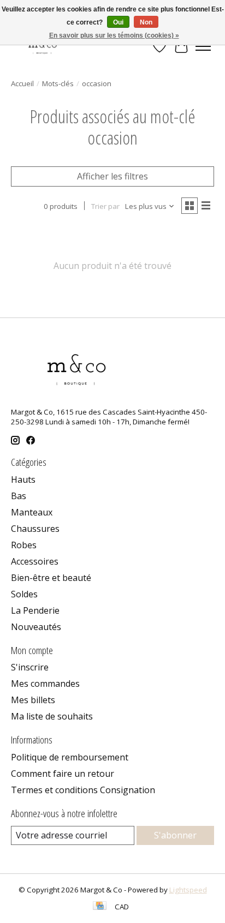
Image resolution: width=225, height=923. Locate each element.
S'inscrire (30, 667)
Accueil (22, 83)
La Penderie (35, 610)
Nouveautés (36, 627)
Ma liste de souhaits (52, 716)
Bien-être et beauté (51, 578)
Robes (24, 545)
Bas (18, 496)
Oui (118, 22)
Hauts (23, 480)
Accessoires (34, 561)
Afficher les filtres (112, 176)
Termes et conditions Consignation (83, 790)
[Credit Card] (99, 906)
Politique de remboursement (69, 757)
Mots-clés (58, 83)
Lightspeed (188, 890)
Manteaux (31, 512)
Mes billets (33, 700)
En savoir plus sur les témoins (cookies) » (114, 35)
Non (146, 22)
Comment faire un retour (62, 774)
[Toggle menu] (203, 46)
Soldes (24, 594)
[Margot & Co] (43, 46)
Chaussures (35, 529)
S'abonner (175, 835)
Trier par (105, 206)
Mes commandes (45, 684)
